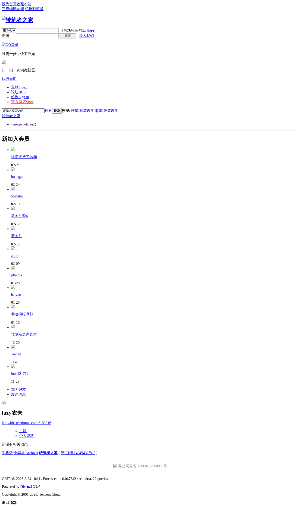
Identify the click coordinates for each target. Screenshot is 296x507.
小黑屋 (19, 453)
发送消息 (18, 394)
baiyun (16, 294)
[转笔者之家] (17, 20)
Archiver (31, 453)
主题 (23, 431)
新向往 (16, 236)
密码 (5, 36)
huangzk (17, 177)
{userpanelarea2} (24, 124)
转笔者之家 (11, 116)
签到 (20, 97)
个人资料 (26, 436)
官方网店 (22, 102)
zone (14, 256)
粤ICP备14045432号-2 (78, 453)
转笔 (75, 111)
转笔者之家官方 (24, 334)
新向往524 (19, 216)
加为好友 (18, 389)
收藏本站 (24, 4)
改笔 (99, 111)
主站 (19, 87)
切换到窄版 (34, 9)
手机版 (7, 453)
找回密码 (86, 30)
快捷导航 (9, 79)
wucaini (17, 196)
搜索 (48, 111)
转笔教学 (87, 111)
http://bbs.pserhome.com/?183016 (26, 423)
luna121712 (19, 374)
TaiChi (16, 354)
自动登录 (70, 31)
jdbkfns (16, 275)
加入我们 (86, 36)
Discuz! (26, 487)
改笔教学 (111, 111)
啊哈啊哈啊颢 (22, 314)
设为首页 (9, 4)
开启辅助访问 (13, 9)
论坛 (18, 92)
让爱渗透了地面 (24, 157)
